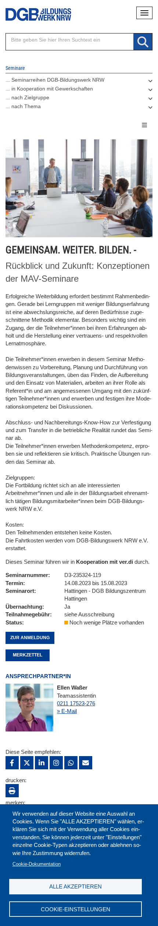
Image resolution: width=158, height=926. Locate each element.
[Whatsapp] (71, 762)
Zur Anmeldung (30, 637)
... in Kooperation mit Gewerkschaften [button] (49, 88)
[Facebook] (12, 762)
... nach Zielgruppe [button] (27, 97)
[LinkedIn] (41, 762)
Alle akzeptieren (75, 886)
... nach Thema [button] (23, 106)
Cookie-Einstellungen (75, 909)
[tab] (79, 81)
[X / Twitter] (26, 762)
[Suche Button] (142, 42)
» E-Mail (67, 711)
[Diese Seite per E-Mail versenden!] (85, 762)
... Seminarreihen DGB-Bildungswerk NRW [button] (55, 79)
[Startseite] (33, 14)
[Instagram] (56, 762)
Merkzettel (27, 655)
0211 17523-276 (76, 703)
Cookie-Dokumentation (36, 864)
